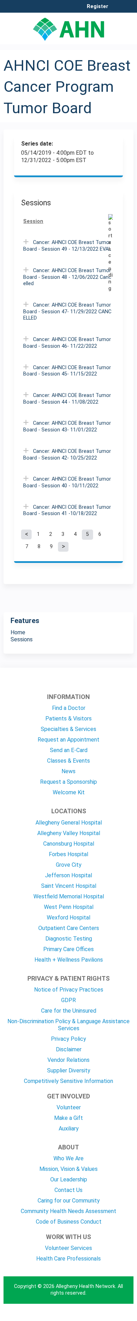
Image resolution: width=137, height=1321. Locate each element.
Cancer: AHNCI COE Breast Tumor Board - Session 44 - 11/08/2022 (67, 398)
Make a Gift (68, 1118)
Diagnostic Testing (68, 938)
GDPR (68, 1000)
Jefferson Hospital (68, 875)
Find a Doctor (68, 708)
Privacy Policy (68, 1038)
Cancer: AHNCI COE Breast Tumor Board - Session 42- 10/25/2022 (67, 454)
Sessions (22, 639)
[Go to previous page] (26, 534)
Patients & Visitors (68, 718)
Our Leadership (68, 1179)
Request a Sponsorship (68, 781)
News (68, 771)
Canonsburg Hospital (68, 843)
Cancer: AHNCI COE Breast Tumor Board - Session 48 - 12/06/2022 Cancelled (67, 277)
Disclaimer (68, 1049)
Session (33, 221)
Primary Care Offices (68, 949)
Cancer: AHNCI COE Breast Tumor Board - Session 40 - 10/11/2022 (67, 482)
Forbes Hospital (68, 854)
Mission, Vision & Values (68, 1169)
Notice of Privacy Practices (68, 989)
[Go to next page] (63, 547)
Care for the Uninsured (68, 1010)
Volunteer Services (68, 1248)
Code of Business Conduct (69, 1221)
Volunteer (69, 1107)
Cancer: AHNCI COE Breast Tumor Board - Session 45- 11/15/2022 (67, 371)
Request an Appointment (68, 739)
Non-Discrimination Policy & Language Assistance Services (68, 1025)
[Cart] (116, 10)
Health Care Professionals (68, 1258)
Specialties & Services (68, 729)
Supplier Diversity (68, 1070)
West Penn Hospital (68, 907)
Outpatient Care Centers (68, 928)
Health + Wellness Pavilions (68, 959)
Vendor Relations (68, 1060)
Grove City (68, 864)
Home (18, 632)
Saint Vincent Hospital (68, 886)
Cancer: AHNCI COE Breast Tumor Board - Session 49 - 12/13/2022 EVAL (67, 245)
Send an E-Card (68, 750)
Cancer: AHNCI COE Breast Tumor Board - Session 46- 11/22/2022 (67, 342)
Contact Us (68, 1190)
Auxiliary (69, 1128)
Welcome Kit (69, 792)
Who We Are (68, 1158)
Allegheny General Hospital (68, 822)
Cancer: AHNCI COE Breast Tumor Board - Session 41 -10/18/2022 (67, 510)
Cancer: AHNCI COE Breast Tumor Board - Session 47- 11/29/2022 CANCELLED (67, 311)
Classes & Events (68, 760)
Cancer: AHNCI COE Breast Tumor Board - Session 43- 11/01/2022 (67, 426)
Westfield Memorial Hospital (68, 896)
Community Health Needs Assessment (68, 1211)
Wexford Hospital (68, 917)
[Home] (68, 27)
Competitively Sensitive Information (68, 1081)
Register (97, 6)
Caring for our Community (69, 1200)
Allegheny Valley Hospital (68, 833)
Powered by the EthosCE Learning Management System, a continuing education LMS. (108, 1316)
